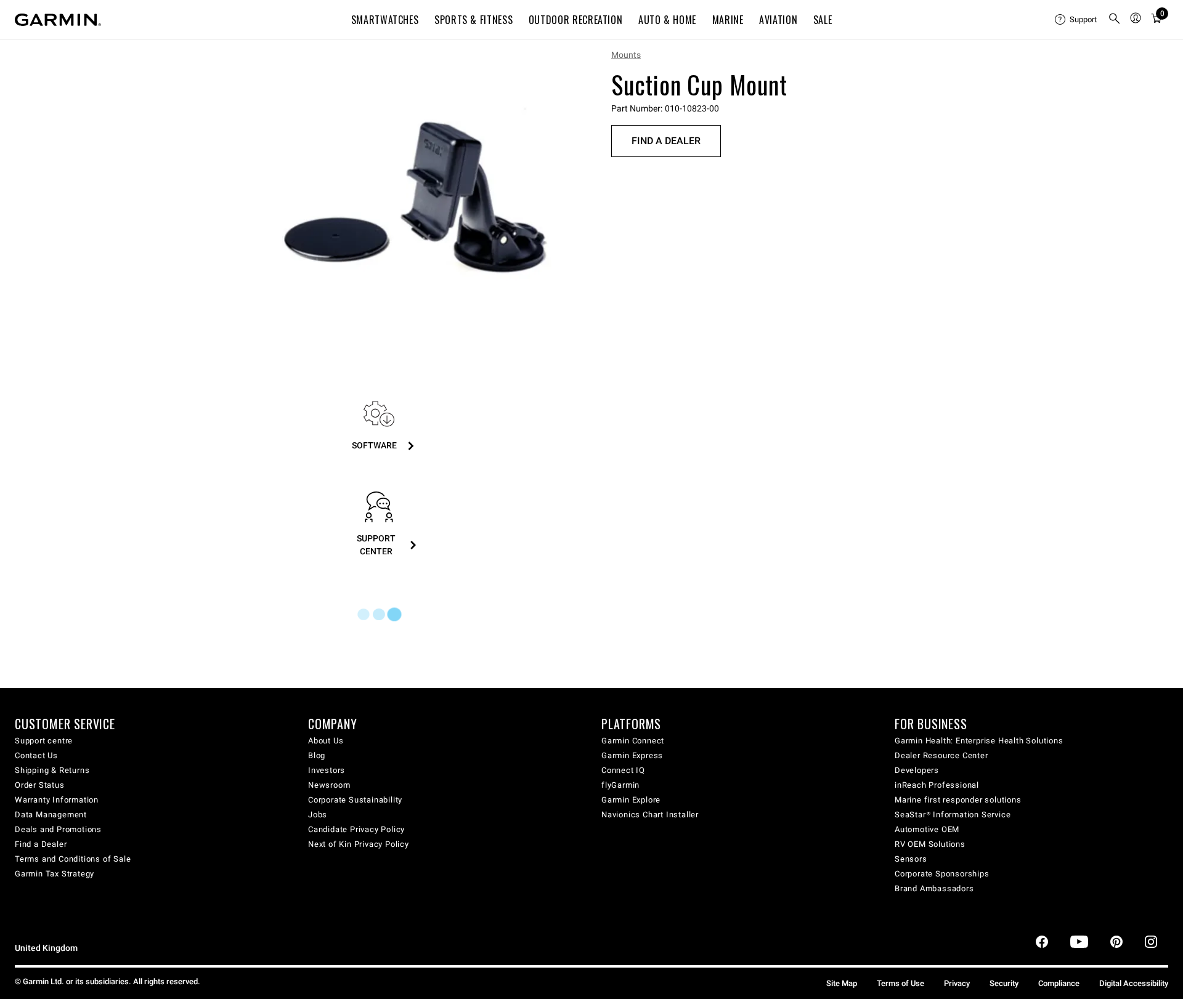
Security (1004, 983)
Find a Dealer (666, 141)
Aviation (778, 19)
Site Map (841, 983)
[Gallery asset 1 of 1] (414, 199)
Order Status (40, 785)
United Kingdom (46, 948)
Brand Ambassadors (934, 888)
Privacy (957, 983)
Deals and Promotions (58, 829)
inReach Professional (937, 785)
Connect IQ (623, 770)
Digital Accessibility (1133, 983)
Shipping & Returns (52, 770)
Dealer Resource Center (941, 755)
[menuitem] (1076, 19)
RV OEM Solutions (930, 844)
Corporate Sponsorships (942, 873)
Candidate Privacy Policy (356, 829)
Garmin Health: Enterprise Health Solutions (979, 740)
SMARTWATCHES (385, 19)
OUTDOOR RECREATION (576, 19)
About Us (325, 740)
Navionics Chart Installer (650, 814)
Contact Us (36, 755)
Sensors (911, 859)
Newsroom (329, 785)
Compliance (1058, 983)
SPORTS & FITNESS (473, 19)
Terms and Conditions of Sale (73, 859)
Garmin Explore (631, 799)
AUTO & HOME (667, 19)
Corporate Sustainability (355, 799)
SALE (822, 19)
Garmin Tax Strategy (54, 873)
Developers (917, 770)
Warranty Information (57, 799)
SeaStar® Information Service (952, 814)
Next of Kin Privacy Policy (358, 844)
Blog (316, 755)
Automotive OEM (927, 829)
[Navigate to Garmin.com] (58, 19)
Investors (326, 770)
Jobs (317, 814)
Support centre (44, 740)
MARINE (728, 19)
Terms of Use (900, 983)
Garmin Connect (632, 740)
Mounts (626, 55)
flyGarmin (620, 785)
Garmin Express (632, 755)
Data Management (51, 814)
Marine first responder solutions (958, 799)
